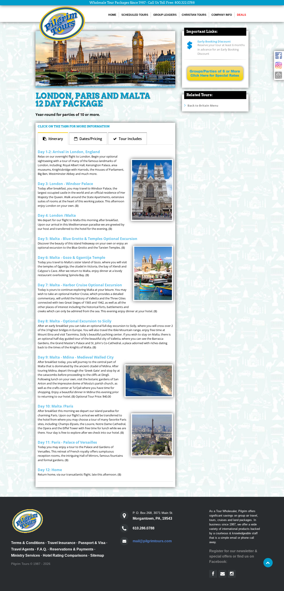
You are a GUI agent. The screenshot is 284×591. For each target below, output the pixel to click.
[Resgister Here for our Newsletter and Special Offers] (222, 574)
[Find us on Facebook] (213, 574)
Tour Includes (130, 138)
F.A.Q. (42, 549)
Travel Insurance (61, 543)
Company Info (221, 14)
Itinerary (55, 138)
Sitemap (97, 555)
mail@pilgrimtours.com (152, 541)
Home (112, 14)
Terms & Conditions (28, 543)
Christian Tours (194, 14)
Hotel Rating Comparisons (65, 555)
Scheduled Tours (134, 14)
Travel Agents (22, 549)
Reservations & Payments (71, 549)
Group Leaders (165, 14)
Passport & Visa (91, 543)
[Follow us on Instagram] (232, 574)
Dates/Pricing (90, 138)
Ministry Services (25, 555)
